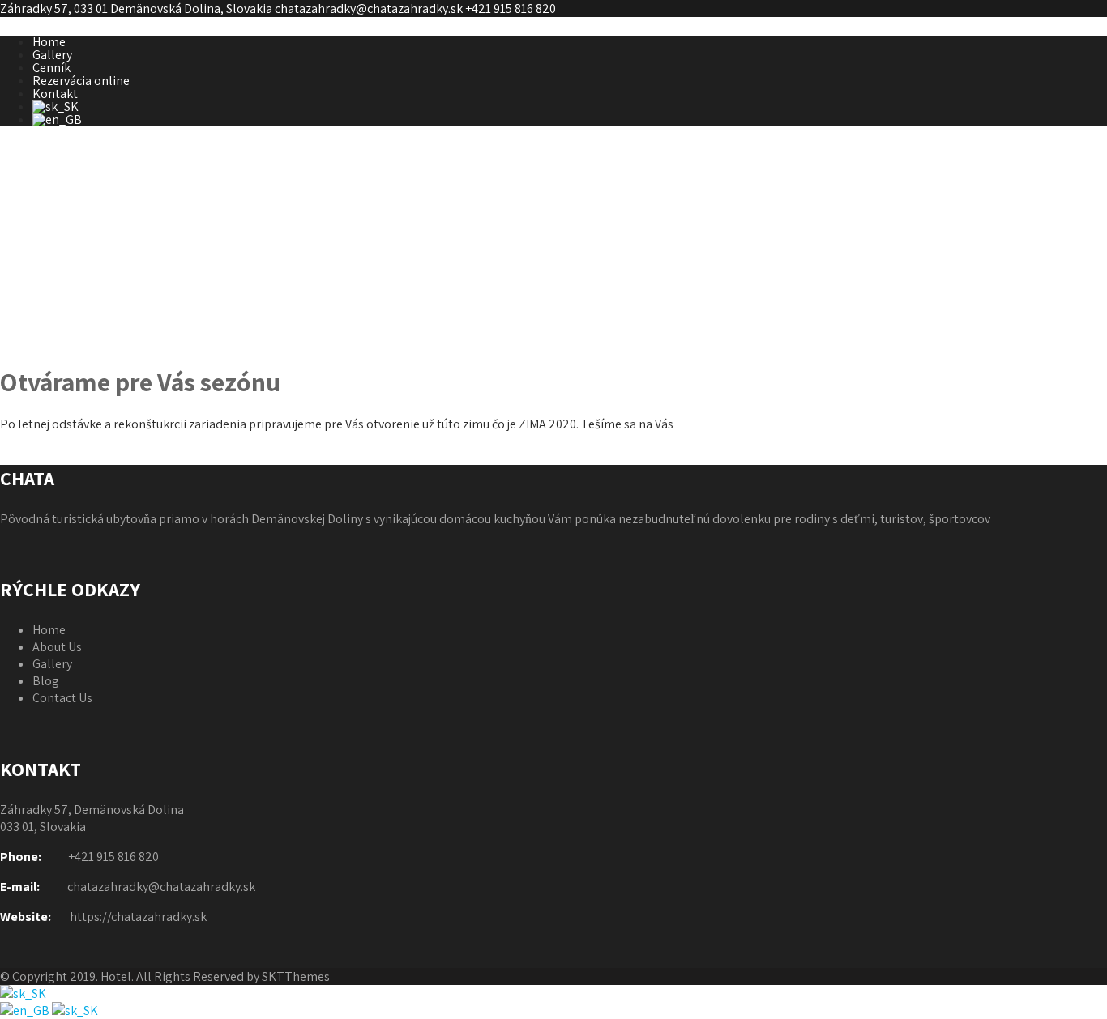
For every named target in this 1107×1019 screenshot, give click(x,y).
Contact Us (62, 697)
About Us (57, 646)
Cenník (51, 67)
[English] (26, 1010)
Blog (45, 680)
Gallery (52, 54)
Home (49, 41)
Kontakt (55, 93)
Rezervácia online (81, 80)
